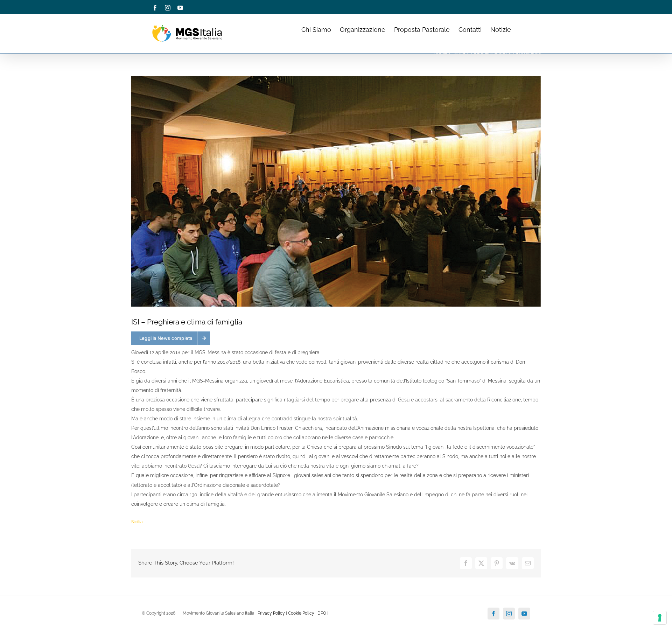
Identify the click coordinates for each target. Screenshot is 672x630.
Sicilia (137, 521)
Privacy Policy (271, 613)
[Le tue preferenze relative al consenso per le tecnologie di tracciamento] (659, 617)
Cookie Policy (301, 613)
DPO (321, 613)
